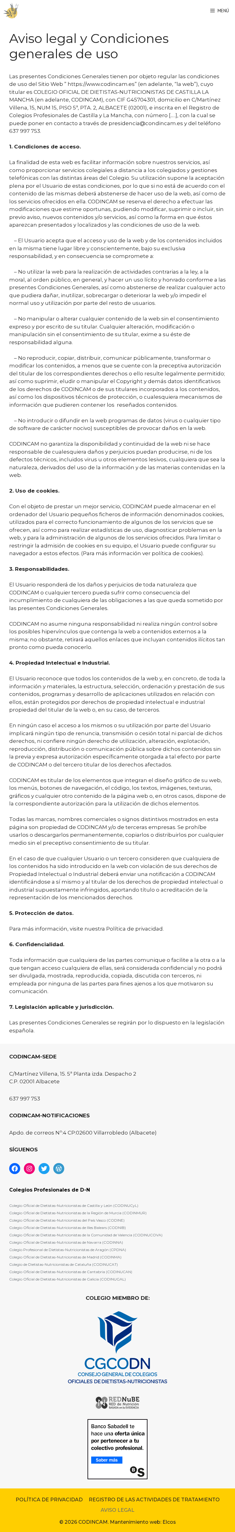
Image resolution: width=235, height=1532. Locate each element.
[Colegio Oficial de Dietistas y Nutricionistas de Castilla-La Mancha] (10, 10)
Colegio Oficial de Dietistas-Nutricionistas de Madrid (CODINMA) (65, 1257)
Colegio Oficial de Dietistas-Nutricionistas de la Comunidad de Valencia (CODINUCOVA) (85, 1235)
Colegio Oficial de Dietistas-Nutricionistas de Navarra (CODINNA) (66, 1242)
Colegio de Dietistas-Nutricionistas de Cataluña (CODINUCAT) (63, 1264)
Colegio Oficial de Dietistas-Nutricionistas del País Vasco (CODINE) (67, 1220)
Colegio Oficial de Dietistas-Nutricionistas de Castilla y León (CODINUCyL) (73, 1205)
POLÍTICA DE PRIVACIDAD (49, 1500)
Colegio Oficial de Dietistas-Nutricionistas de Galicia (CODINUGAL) (67, 1279)
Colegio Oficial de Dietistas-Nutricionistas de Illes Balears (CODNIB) (67, 1227)
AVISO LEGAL (117, 1510)
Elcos (169, 1522)
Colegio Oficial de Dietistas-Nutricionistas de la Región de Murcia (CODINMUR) (78, 1213)
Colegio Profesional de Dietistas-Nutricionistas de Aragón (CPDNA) (67, 1249)
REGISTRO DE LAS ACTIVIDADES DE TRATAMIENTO (154, 1500)
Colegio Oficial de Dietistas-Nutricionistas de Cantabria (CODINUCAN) (70, 1271)
